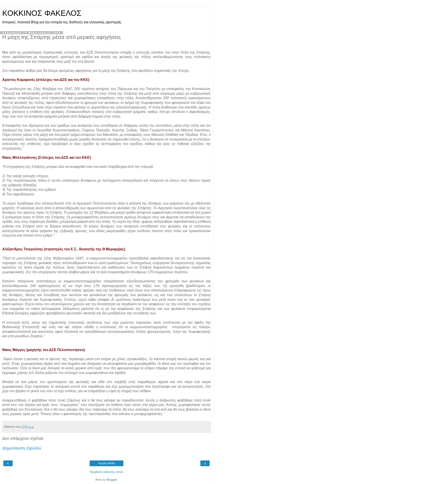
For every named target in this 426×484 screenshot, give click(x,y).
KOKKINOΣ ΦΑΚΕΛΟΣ (41, 13)
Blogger (111, 479)
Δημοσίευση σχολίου (21, 448)
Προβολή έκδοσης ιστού (106, 472)
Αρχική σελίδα (106, 463)
